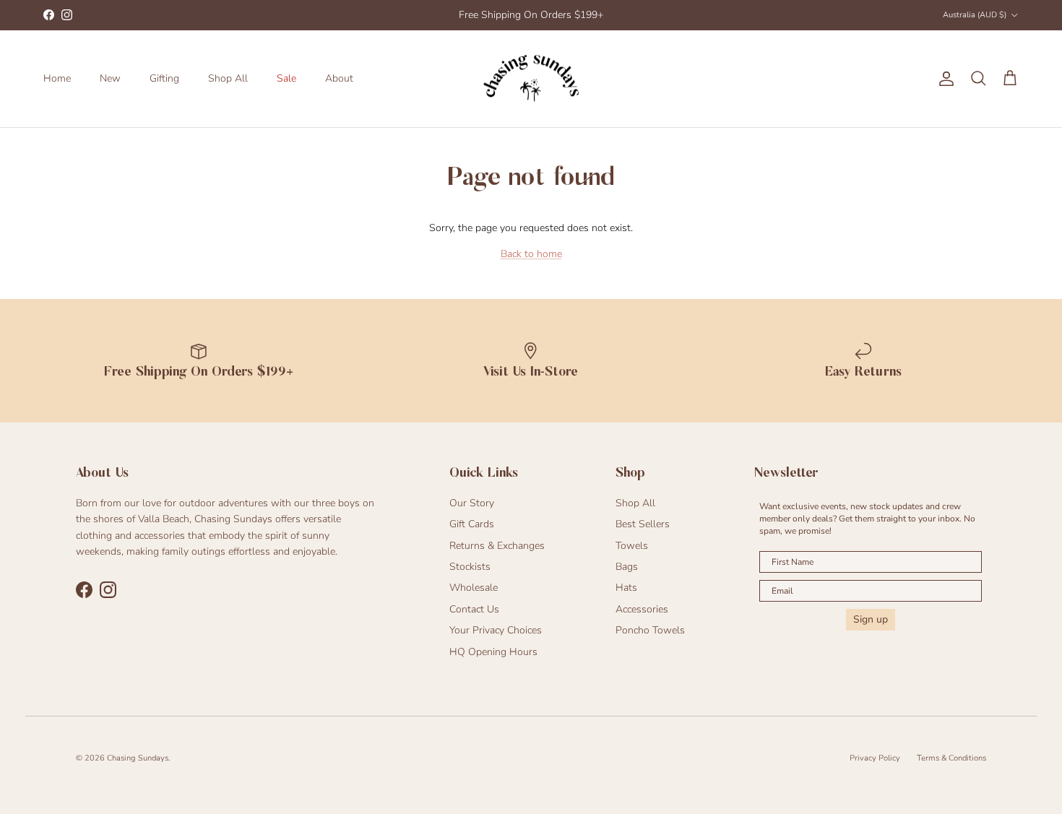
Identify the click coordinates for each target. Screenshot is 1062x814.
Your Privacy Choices (495, 630)
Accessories (642, 609)
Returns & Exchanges (497, 546)
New (110, 78)
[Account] (943, 78)
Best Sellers (643, 524)
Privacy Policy (875, 758)
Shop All (228, 78)
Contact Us (474, 609)
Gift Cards (471, 524)
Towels (632, 546)
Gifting (164, 78)
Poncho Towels (650, 630)
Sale (286, 78)
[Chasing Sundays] (531, 79)
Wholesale (473, 587)
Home (57, 78)
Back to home (531, 254)
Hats (626, 587)
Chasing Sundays (137, 758)
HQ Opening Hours (493, 652)
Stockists (470, 566)
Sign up (870, 619)
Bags (627, 566)
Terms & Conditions (951, 758)
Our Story (471, 503)
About (339, 78)
